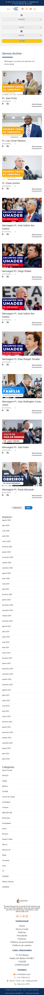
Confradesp (6, 802)
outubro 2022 (6, 738)
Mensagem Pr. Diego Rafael (16, 271)
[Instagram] (27, 9)
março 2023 (6, 716)
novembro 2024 (7, 610)
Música (4, 844)
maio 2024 (5, 642)
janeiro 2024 (6, 663)
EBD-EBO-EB (7, 813)
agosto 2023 (6, 690)
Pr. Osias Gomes (11, 183)
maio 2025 (5, 584)
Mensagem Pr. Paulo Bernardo (18, 489)
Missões (5, 834)
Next (28, 508)
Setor (4, 866)
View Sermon (37, 104)
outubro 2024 (6, 616)
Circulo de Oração (8, 797)
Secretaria (5, 860)
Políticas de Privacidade (32, 993)
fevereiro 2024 (7, 658)
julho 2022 (5, 753)
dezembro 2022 (7, 732)
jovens (4, 828)
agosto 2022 (6, 748)
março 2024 (6, 653)
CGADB (5, 791)
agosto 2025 (6, 573)
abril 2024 (5, 647)
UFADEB (5, 876)
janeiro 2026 (6, 552)
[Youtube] (31, 9)
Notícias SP (6, 850)
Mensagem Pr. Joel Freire (15, 447)
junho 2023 (6, 700)
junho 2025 (6, 578)
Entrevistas (6, 818)
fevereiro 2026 (7, 547)
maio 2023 (5, 706)
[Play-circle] (26, 916)
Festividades (6, 823)
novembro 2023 (7, 674)
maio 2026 (5, 531)
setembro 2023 (7, 684)
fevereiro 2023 (7, 722)
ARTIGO (5, 775)
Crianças (5, 807)
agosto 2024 (6, 626)
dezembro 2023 (7, 669)
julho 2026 (5, 525)
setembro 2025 (7, 568)
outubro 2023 (6, 679)
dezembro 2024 (7, 605)
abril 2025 (5, 589)
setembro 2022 (7, 743)
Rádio (4, 855)
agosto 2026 (6, 520)
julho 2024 (5, 631)
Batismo (5, 786)
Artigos (4, 781)
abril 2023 (5, 711)
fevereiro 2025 (7, 594)
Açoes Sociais (7, 770)
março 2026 (6, 541)
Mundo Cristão (7, 839)
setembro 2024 (7, 621)
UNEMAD (5, 887)
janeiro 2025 (6, 600)
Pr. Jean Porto (9, 98)
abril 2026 (5, 536)
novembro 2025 (7, 557)
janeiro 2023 (6, 727)
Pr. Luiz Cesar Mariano (14, 140)
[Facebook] (23, 9)
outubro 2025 (6, 562)
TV (3, 871)
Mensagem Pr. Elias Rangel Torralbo (21, 359)
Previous (17, 508)
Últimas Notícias (8, 882)
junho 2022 (6, 759)
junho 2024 (6, 637)
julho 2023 (5, 695)
